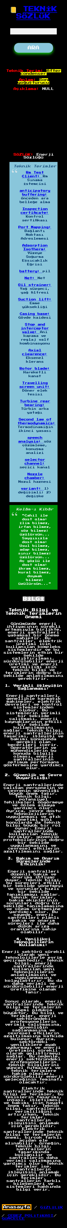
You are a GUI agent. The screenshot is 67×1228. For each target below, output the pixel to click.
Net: (31, 278)
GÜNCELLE (13, 1218)
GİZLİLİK (51, 1207)
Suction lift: (35, 299)
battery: (30, 271)
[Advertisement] (34, 122)
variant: (32, 488)
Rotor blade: (35, 368)
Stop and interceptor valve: (35, 328)
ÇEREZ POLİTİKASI (30, 1215)
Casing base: (35, 314)
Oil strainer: (34, 285)
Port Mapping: (34, 227)
